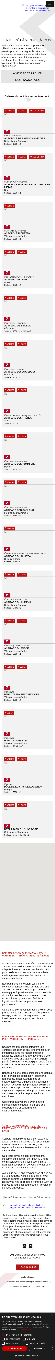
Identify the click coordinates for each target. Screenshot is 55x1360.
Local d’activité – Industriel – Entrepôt (22, 415)
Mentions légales (27, 1277)
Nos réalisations (27, 79)
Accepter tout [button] (14, 1348)
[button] (27, 889)
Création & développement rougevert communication (27, 1282)
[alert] (27, 1336)
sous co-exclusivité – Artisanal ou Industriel (25, 553)
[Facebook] (24, 1246)
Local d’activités (12, 136)
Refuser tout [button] (40, 1348)
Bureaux (9, 692)
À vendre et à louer (27, 73)
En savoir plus (25, 1329)
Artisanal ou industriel (15, 182)
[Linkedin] (30, 1246)
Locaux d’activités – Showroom (19, 277)
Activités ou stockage (15, 231)
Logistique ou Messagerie (16, 646)
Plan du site (40, 1287)
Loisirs (8, 784)
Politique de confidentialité (20, 1287)
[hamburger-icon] (50, 4)
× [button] (52, 1315)
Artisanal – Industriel (15, 323)
